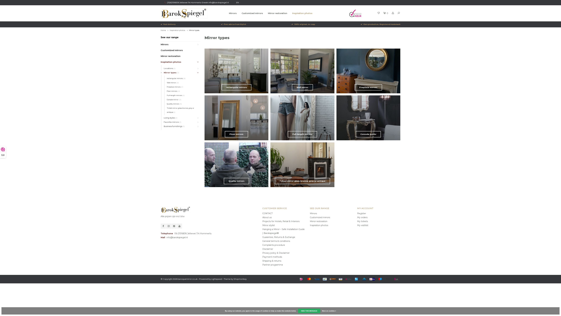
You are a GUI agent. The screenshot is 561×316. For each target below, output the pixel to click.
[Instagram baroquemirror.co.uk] (168, 226)
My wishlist (362, 225)
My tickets (362, 221)
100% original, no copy (304, 24)
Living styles (170, 118)
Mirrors (233, 13)
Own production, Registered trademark (381, 24)
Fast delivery (169, 24)
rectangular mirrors (176, 78)
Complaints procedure (273, 245)
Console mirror (174, 100)
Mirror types (194, 30)
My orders (362, 217)
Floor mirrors (173, 91)
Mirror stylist (268, 225)
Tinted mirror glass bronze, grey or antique (180, 110)
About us (267, 217)
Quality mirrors (174, 104)
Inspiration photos (302, 13)
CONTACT (267, 213)
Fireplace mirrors (175, 87)
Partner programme (272, 264)
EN (237, 2)
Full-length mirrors (176, 95)
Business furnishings (174, 126)
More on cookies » (329, 311)
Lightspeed (216, 279)
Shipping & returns (271, 261)
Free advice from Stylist (235, 24)
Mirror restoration (277, 13)
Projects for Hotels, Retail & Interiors (280, 221)
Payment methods (272, 257)
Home (163, 30)
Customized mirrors (252, 13)
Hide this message (309, 311)
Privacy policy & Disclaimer (276, 253)
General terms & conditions (276, 241)
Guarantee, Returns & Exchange (278, 237)
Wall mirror (173, 83)
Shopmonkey (240, 279)
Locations (169, 68)
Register (361, 213)
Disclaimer (267, 249)
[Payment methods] (301, 279)
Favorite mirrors (172, 122)
